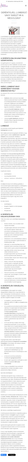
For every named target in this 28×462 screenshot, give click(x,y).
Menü (25, 5)
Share (4, 454)
